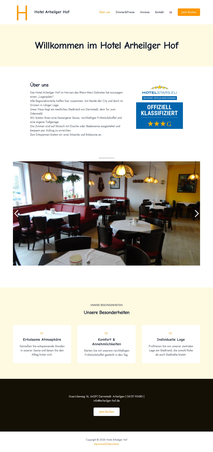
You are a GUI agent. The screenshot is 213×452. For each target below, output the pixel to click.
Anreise (145, 12)
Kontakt (159, 12)
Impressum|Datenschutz (106, 444)
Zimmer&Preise (125, 12)
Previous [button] (17, 213)
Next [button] (196, 213)
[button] (107, 412)
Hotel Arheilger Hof (51, 12)
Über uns (104, 12)
